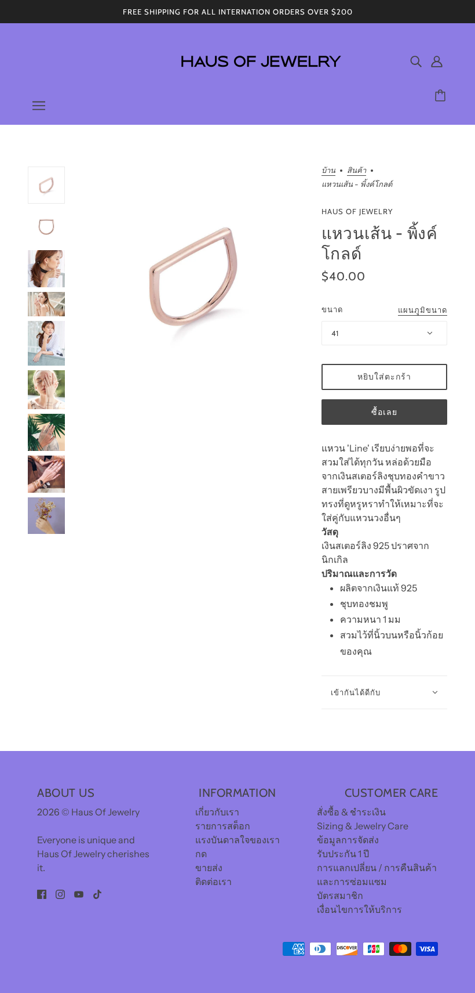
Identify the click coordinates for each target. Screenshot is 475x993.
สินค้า (356, 171)
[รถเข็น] (442, 96)
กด (201, 854)
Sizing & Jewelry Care (362, 826)
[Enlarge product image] (193, 277)
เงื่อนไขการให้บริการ (359, 909)
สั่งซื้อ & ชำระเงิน (351, 812)
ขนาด (332, 309)
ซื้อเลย (384, 412)
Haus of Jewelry (357, 211)
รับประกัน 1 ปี (343, 854)
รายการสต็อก (222, 826)
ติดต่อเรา (213, 881)
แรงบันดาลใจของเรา (237, 840)
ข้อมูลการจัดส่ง (348, 840)
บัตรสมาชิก (340, 895)
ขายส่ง (208, 867)
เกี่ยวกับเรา (217, 812)
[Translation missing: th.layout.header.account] (436, 61)
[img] (415, 61)
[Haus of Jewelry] (260, 75)
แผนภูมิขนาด (422, 310)
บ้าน (328, 171)
